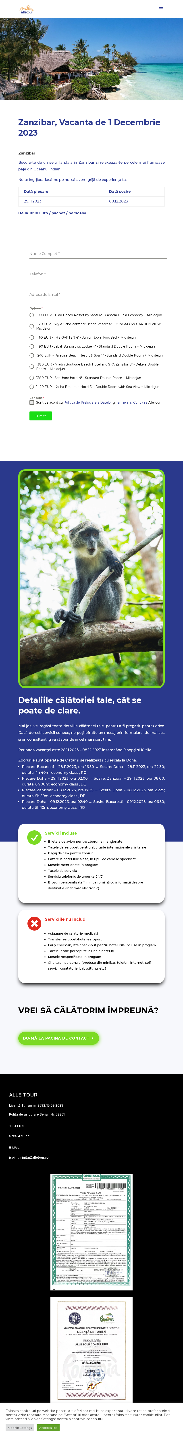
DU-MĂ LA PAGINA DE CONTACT (56, 1038)
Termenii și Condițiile (132, 402)
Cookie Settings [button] (20, 1427)
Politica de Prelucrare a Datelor (88, 402)
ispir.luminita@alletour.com (30, 1157)
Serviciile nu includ (65, 919)
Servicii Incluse (61, 833)
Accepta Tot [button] (48, 1427)
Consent (36, 398)
